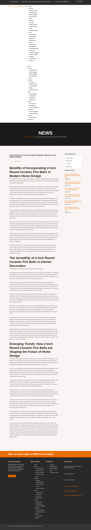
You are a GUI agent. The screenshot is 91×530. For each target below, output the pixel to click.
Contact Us (32, 60)
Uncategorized (32, 136)
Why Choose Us (33, 16)
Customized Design (34, 48)
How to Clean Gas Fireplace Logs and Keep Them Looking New (72, 209)
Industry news (32, 40)
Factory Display (33, 12)
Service (31, 42)
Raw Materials (32, 46)
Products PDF (32, 58)
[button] (54, 64)
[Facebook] (77, 2)
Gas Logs (31, 22)
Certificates (32, 50)
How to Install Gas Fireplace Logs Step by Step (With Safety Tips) (72, 176)
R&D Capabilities (33, 14)
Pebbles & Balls (33, 24)
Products (31, 20)
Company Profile (33, 10)
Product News (32, 36)
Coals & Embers (33, 26)
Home (30, 6)
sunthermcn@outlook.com (71, 491)
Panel (51, 470)
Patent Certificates (33, 54)
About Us (31, 8)
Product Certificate (33, 52)
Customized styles (33, 30)
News (30, 32)
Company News (33, 34)
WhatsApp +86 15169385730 (71, 486)
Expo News (32, 38)
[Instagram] (80, 2)
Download (31, 56)
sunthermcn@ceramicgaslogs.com (73, 495)
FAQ (30, 18)
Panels (31, 28)
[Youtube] (82, 2)
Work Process (32, 44)
